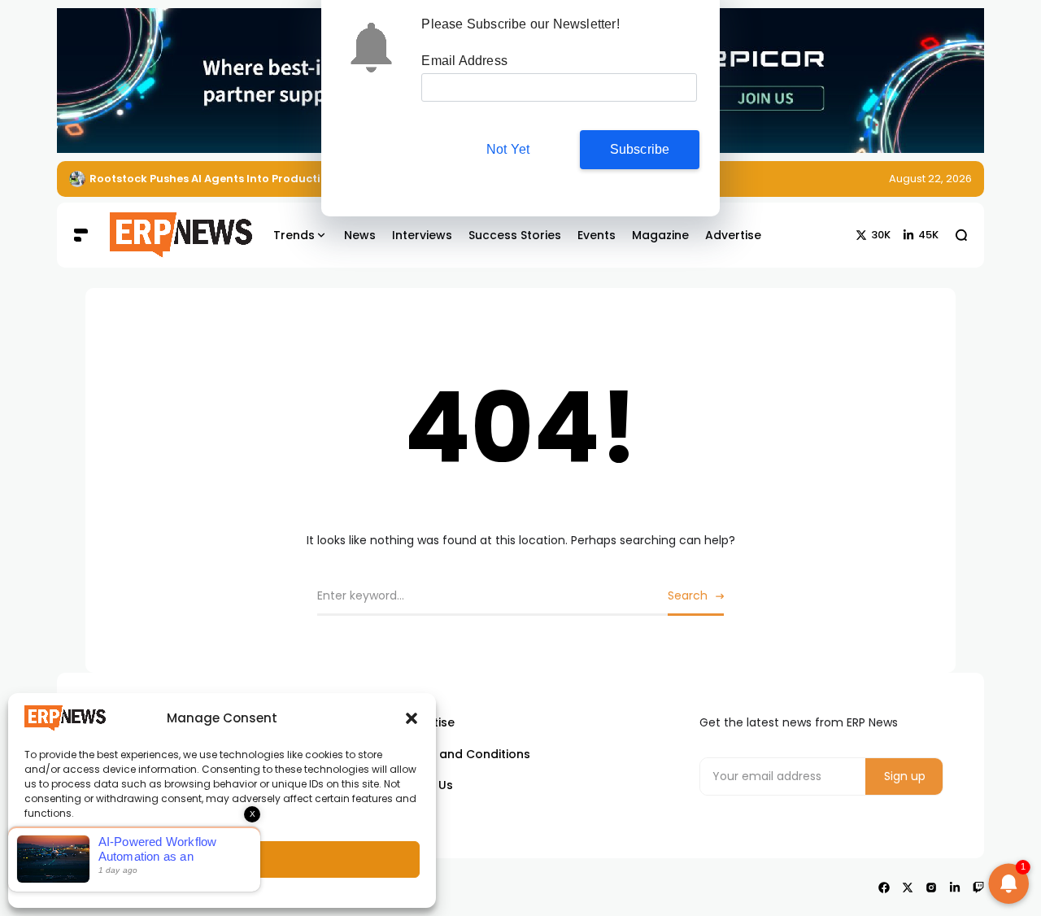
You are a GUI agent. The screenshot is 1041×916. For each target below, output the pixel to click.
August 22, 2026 (930, 178)
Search (688, 595)
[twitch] (978, 887)
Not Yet (507, 149)
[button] (411, 718)
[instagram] (931, 887)
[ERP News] (169, 235)
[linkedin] (954, 887)
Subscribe (640, 149)
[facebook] (884, 887)
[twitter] (907, 887)
